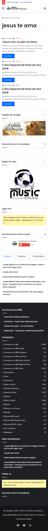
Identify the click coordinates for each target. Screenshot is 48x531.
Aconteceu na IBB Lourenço (15, 356)
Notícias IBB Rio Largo (12, 424)
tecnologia (8, 38)
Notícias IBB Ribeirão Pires (14, 420)
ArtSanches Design (24, 519)
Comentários (38, 256)
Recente (21, 256)
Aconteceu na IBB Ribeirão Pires (16, 364)
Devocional (8, 380)
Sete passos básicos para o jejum (18, 276)
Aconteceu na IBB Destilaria (14, 352)
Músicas (6, 404)
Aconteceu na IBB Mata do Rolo (16, 360)
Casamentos (8, 372)
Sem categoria (9, 428)
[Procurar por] (45, 9)
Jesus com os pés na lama (19, 42)
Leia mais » (8, 56)
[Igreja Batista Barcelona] (16, 8)
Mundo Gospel (9, 400)
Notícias (6, 412)
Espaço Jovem (9, 384)
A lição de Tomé (10, 272)
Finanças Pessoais (11, 388)
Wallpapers (7, 432)
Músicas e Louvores (11, 408)
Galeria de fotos (10, 392)
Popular (7, 256)
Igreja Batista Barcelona (12, 515)
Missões (6, 396)
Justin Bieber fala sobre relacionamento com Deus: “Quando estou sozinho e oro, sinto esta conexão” (24, 284)
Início (6, 18)
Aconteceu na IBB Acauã (13, 348)
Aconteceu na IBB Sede (13, 368)
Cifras (5, 376)
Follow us (6, 474)
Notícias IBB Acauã (11, 416)
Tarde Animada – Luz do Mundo (19, 2)
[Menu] (3, 9)
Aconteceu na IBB (10, 344)
